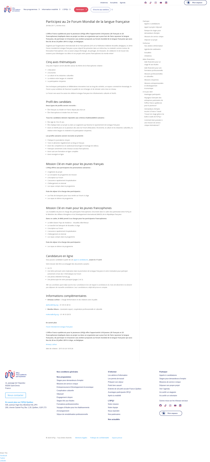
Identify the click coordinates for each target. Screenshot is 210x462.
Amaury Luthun (51, 344)
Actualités (113, 3)
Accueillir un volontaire (168, 395)
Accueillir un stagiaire (167, 392)
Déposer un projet (150, 40)
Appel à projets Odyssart (153, 27)
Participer (80, 9)
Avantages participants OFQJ (119, 392)
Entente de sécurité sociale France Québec (124, 389)
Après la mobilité (114, 395)
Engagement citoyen (65, 397)
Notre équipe (113, 407)
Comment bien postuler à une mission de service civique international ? (153, 122)
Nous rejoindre (113, 411)
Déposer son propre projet (169, 385)
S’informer (146, 43)
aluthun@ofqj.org (52, 305)
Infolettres (104, 3)
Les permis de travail (116, 379)
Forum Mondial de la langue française (59, 327)
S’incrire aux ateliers (101, 10)
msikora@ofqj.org (52, 314)
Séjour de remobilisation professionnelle (72, 414)
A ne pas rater (148, 92)
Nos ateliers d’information (153, 46)
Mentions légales (81, 438)
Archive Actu (60, 25)
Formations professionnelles (68, 404)
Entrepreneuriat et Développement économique (75, 387)
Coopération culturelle (65, 390)
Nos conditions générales (67, 372)
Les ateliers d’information (117, 375)
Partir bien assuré (115, 385)
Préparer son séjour (115, 382)
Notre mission (113, 404)
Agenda (122, 3)
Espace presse (117, 438)
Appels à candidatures (152, 24)
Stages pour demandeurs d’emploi (70, 380)
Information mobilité (50, 9)
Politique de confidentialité (99, 438)
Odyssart (60, 394)
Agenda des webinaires (152, 49)
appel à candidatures (81, 260)
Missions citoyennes (151, 80)
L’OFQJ (65, 9)
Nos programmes (30, 9)
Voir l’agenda (164, 389)
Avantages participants (152, 94)
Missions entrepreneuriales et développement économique (153, 85)
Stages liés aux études (65, 401)
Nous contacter (16, 395)
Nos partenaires (114, 414)
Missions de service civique (153, 36)
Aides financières (149, 59)
